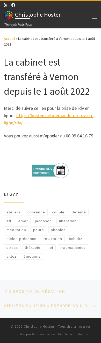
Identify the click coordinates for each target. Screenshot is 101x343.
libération (68, 221)
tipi (50, 247)
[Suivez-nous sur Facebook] (13, 5)
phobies (58, 230)
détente (79, 212)
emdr (23, 221)
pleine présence (21, 239)
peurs (38, 230)
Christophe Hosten (39, 326)
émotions (32, 256)
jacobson (43, 221)
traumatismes (73, 247)
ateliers (13, 212)
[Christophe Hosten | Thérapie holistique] (8, 15)
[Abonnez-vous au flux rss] (5, 5)
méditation (16, 230)
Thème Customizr (76, 334)
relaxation (53, 239)
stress (12, 247)
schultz (75, 239)
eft (8, 221)
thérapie (32, 247)
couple (58, 212)
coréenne (36, 212)
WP (34, 334)
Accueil (9, 38)
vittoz (11, 256)
